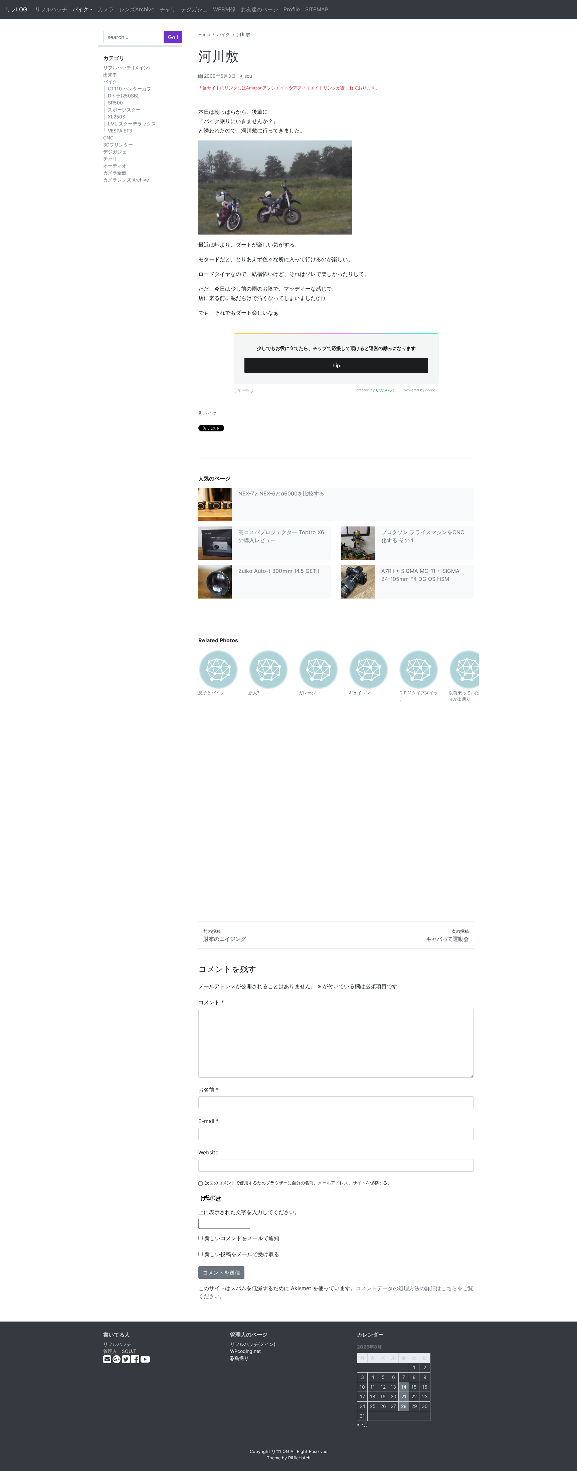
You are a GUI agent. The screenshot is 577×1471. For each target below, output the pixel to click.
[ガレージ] (319, 669)
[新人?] (268, 669)
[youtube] (145, 1361)
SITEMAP (316, 9)
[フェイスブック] (136, 1361)
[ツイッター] (126, 1361)
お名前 (208, 1089)
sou (248, 76)
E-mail (208, 1121)
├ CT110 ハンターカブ (127, 88)
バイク (80, 9)
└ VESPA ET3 (117, 130)
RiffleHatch (299, 1457)
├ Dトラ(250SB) (121, 95)
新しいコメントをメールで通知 (241, 1238)
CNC (108, 137)
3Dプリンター (118, 144)
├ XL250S (114, 116)
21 (403, 1396)
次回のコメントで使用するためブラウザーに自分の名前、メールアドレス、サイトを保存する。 (298, 1182)
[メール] (108, 1361)
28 (404, 1406)
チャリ (168, 9)
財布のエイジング (224, 939)
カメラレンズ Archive (126, 179)
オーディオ (115, 165)
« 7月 (362, 1424)
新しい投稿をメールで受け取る (241, 1254)
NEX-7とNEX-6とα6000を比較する (281, 493)
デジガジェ (194, 9)
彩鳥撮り (239, 1358)
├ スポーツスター (122, 109)
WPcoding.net (245, 1351)
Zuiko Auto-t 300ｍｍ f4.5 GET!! (278, 571)
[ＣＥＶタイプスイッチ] (419, 669)
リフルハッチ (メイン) (126, 67)
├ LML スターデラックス (129, 123)
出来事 (110, 74)
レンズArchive (136, 9)
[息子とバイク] (218, 669)
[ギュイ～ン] (369, 669)
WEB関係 (224, 9)
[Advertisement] (336, 822)
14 (403, 1387)
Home (204, 34)
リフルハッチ (51, 9)
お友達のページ (259, 9)
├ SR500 (113, 102)
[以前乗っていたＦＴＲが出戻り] (469, 669)
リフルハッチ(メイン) (252, 1344)
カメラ (106, 9)
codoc (430, 390)
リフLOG (16, 9)
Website (208, 1152)
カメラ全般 (115, 172)
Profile (291, 9)
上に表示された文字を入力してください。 (249, 1212)
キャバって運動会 (447, 939)
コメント (211, 1002)
